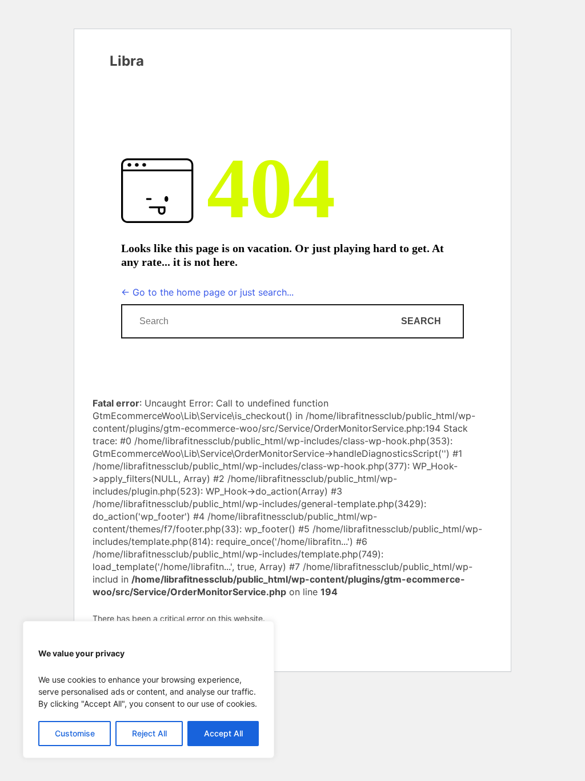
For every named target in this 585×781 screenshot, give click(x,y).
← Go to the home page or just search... (207, 292)
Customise (75, 733)
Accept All (223, 733)
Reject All (149, 733)
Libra (127, 61)
